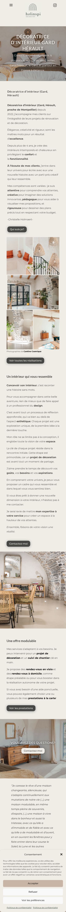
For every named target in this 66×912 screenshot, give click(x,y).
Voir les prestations (21, 708)
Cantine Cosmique (32, 351)
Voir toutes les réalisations (25, 360)
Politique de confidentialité (19, 907)
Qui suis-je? (17, 229)
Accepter (33, 883)
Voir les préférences (33, 900)
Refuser (33, 891)
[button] (61, 854)
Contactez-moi (18, 543)
